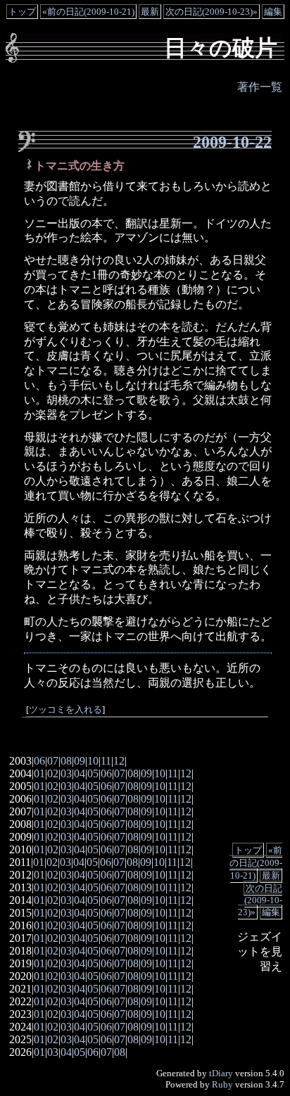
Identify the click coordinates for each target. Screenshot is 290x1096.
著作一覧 (259, 87)
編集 (273, 11)
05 (93, 773)
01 (39, 773)
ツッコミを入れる (65, 710)
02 (52, 773)
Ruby (222, 1084)
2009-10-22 (232, 142)
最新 (150, 11)
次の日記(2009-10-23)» (211, 11)
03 (66, 773)
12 (119, 761)
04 (79, 773)
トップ (22, 11)
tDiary (221, 1073)
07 (52, 761)
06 (39, 761)
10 (93, 761)
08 (66, 761)
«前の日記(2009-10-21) (88, 11)
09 (79, 761)
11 (106, 761)
